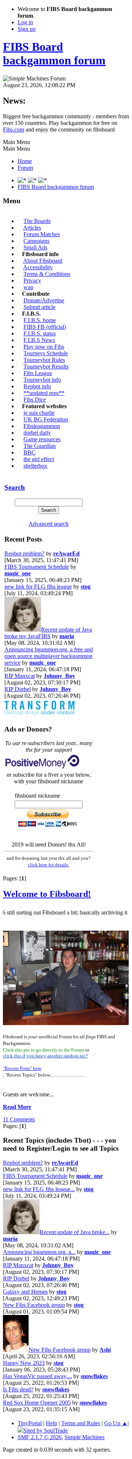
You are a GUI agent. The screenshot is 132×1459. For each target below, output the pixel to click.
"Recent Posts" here (22, 1068)
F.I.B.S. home (39, 320)
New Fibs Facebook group (34, 1305)
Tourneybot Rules (44, 360)
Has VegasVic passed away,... (37, 1376)
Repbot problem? (24, 553)
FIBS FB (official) (44, 327)
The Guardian (39, 446)
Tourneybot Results (46, 366)
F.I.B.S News (39, 340)
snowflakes (94, 1376)
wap (28, 287)
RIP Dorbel (17, 689)
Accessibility (38, 267)
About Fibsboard (42, 261)
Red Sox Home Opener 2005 (37, 1402)
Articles (32, 227)
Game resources (41, 439)
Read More (17, 1107)
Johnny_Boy (59, 676)
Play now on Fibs (43, 347)
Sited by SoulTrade (45, 1430)
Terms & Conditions (46, 274)
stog (86, 586)
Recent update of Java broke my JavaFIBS (48, 632)
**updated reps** (44, 393)
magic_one (17, 573)
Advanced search (49, 524)
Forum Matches (41, 234)
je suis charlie (39, 413)
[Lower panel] (42, 180)
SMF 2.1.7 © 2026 (40, 1437)
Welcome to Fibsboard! (47, 894)
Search (14, 487)
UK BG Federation (45, 419)
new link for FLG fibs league (38, 586)
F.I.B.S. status (39, 333)
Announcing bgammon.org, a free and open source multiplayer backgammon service (48, 656)
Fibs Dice (34, 399)
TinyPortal (30, 1423)
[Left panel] (23, 180)
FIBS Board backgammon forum (54, 53)
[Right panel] (33, 180)
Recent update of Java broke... (75, 1232)
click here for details (48, 864)
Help (51, 1423)
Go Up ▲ (116, 1423)
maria (66, 636)
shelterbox (35, 466)
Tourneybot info (42, 380)
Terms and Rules (80, 1423)
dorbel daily (37, 433)
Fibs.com (13, 129)
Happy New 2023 (24, 1363)
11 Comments (19, 1119)
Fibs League (37, 373)
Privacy (32, 280)
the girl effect (38, 459)
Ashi (105, 1350)
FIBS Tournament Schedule (36, 567)
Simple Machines (84, 1437)
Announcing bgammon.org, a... (39, 1252)
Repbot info (37, 386)
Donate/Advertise (43, 300)
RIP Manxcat (19, 676)
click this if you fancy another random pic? (45, 1056)
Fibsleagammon (41, 426)
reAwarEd (66, 553)
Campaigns (36, 241)
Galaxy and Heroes (25, 1292)
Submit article (39, 307)
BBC (29, 452)
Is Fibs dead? (18, 1389)
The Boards (37, 221)
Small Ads (35, 247)
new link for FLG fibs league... (39, 1189)
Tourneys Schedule (45, 353)
